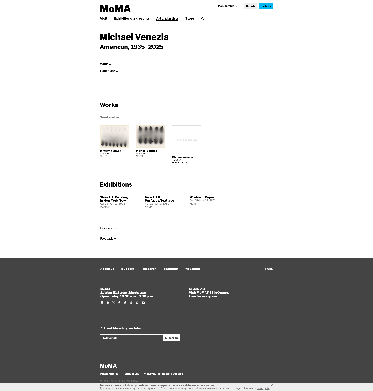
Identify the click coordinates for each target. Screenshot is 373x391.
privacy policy (263, 388)
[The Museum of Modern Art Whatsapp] (137, 302)
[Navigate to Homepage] (115, 9)
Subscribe (172, 337)
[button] (105, 64)
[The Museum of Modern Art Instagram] (102, 302)
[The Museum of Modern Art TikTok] (125, 302)
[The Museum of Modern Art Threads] (119, 302)
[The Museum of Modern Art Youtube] (143, 302)
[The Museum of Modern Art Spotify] (131, 302)
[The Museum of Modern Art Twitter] (114, 302)
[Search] (202, 18)
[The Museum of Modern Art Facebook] (108, 302)
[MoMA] (108, 365)
